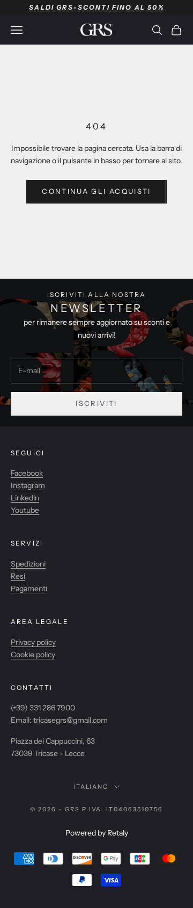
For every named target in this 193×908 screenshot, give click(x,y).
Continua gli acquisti (96, 191)
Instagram (28, 485)
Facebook (27, 473)
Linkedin (25, 498)
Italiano (91, 786)
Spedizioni (28, 564)
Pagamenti (29, 588)
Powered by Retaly (96, 833)
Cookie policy (33, 654)
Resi (18, 576)
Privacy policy (33, 642)
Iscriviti (96, 403)
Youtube (25, 510)
